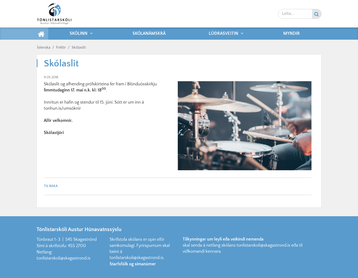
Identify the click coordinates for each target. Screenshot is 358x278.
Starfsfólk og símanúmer (133, 264)
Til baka (51, 186)
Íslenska (43, 47)
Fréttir (61, 47)
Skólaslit (79, 47)
